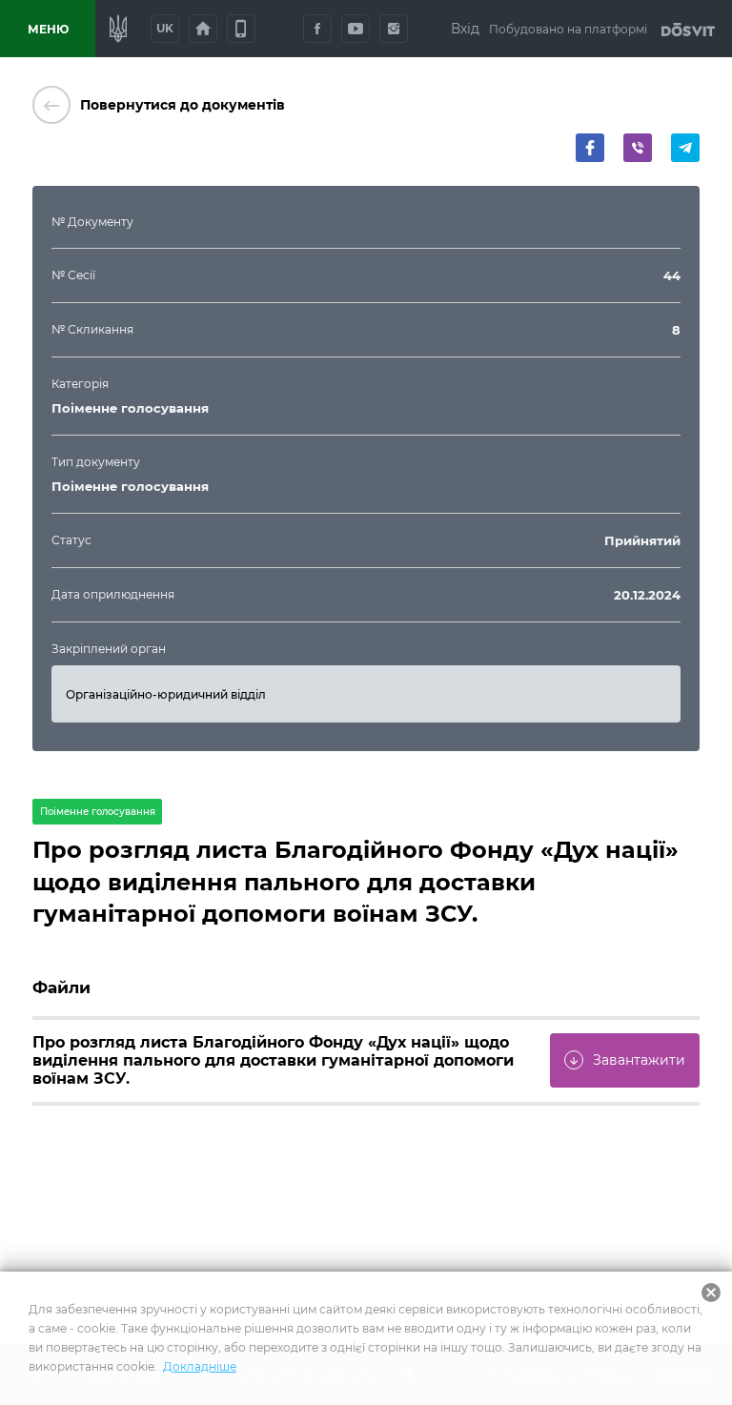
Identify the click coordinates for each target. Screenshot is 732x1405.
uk (164, 28)
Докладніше (199, 1366)
